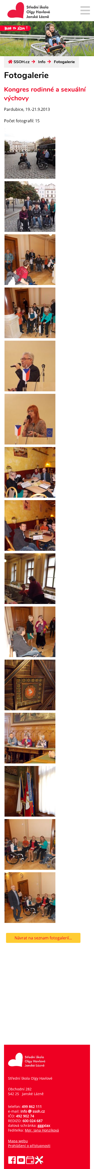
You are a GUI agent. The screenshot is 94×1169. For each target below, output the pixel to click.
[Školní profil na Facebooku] (12, 1162)
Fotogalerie (64, 62)
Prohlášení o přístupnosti (29, 1145)
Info (41, 62)
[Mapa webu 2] (85, 10)
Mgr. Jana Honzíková (42, 1130)
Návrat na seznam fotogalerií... (43, 938)
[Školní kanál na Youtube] (21, 1162)
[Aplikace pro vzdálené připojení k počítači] (39, 1162)
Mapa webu (18, 1141)
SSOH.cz (22, 62)
